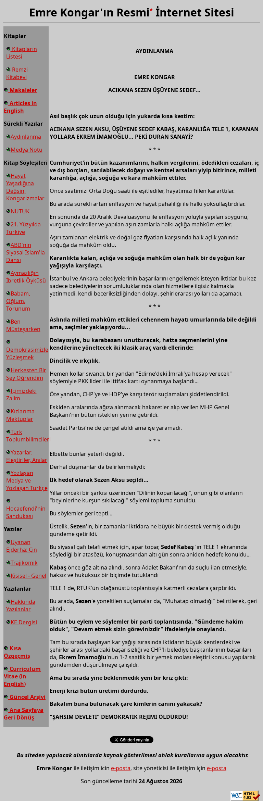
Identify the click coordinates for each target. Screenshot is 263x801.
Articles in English (20, 106)
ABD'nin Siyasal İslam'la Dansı (25, 252)
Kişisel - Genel (28, 575)
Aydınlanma (26, 136)
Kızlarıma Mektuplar (20, 415)
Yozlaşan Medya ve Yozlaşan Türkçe (27, 480)
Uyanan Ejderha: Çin (21, 545)
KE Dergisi (24, 622)
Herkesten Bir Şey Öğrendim (26, 373)
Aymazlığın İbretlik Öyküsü (26, 276)
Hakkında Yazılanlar (20, 605)
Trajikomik (24, 562)
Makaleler (22, 90)
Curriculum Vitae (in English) (22, 676)
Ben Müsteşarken (23, 325)
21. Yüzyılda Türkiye (23, 228)
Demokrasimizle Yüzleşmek (27, 353)
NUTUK (20, 211)
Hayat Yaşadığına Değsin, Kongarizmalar (25, 187)
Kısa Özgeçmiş (17, 652)
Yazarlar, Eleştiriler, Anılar (26, 456)
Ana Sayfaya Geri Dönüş (23, 713)
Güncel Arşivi (27, 697)
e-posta (120, 768)
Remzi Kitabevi (17, 73)
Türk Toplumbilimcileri (28, 435)
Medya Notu (26, 149)
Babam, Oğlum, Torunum (18, 301)
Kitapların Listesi (21, 52)
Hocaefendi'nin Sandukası (26, 512)
